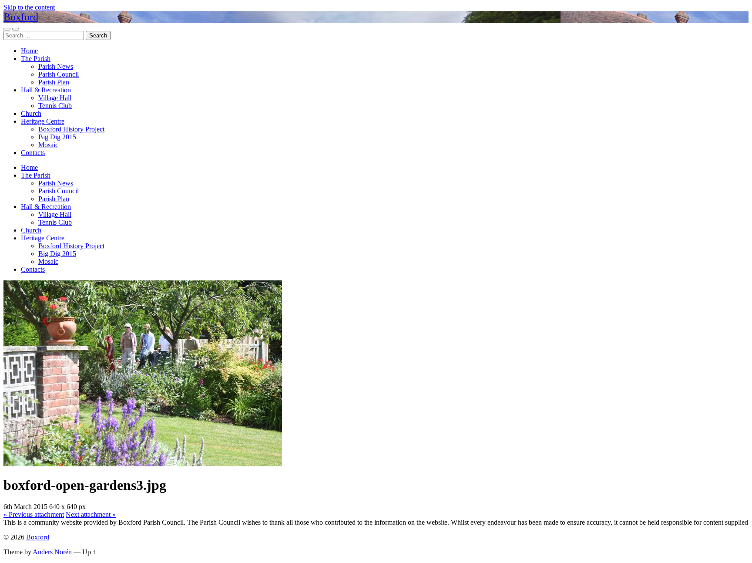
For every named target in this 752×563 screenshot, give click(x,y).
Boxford (20, 17)
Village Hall (54, 97)
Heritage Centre (42, 121)
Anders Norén (52, 552)
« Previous (33, 514)
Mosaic (48, 144)
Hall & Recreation (46, 90)
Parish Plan (53, 82)
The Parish (35, 58)
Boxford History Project (71, 129)
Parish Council (58, 74)
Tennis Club (55, 105)
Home (29, 50)
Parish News (55, 66)
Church (31, 113)
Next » (91, 514)
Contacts (33, 152)
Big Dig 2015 (57, 137)
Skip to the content (29, 7)
